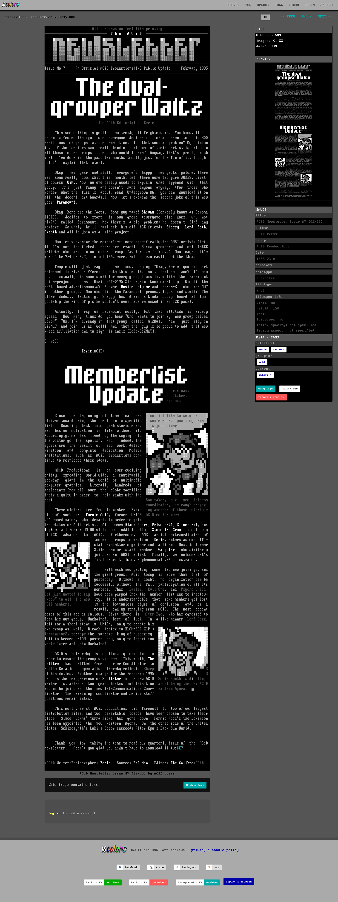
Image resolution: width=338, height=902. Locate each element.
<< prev (288, 16)
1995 (23, 17)
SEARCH (327, 5)
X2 (281, 41)
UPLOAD (263, 5)
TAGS (279, 5)
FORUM (294, 5)
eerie (263, 349)
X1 (275, 41)
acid (262, 362)
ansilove (112, 882)
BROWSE (233, 5)
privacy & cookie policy (215, 850)
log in (54, 813)
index (306, 16)
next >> (325, 16)
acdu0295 (39, 17)
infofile (265, 375)
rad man (278, 349)
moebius (212, 882)
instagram (189, 867)
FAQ (248, 5)
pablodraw (159, 882)
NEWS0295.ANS (268, 35)
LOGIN (310, 5)
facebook (131, 867)
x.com (160, 867)
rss (217, 867)
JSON (273, 46)
